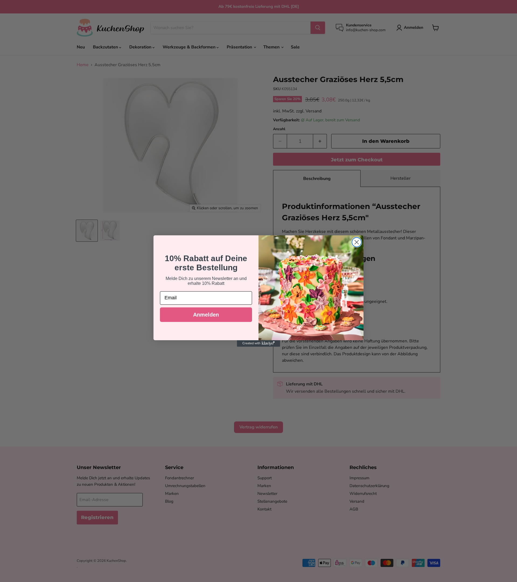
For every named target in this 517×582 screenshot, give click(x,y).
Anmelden (206, 315)
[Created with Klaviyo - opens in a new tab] (258, 343)
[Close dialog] (356, 242)
